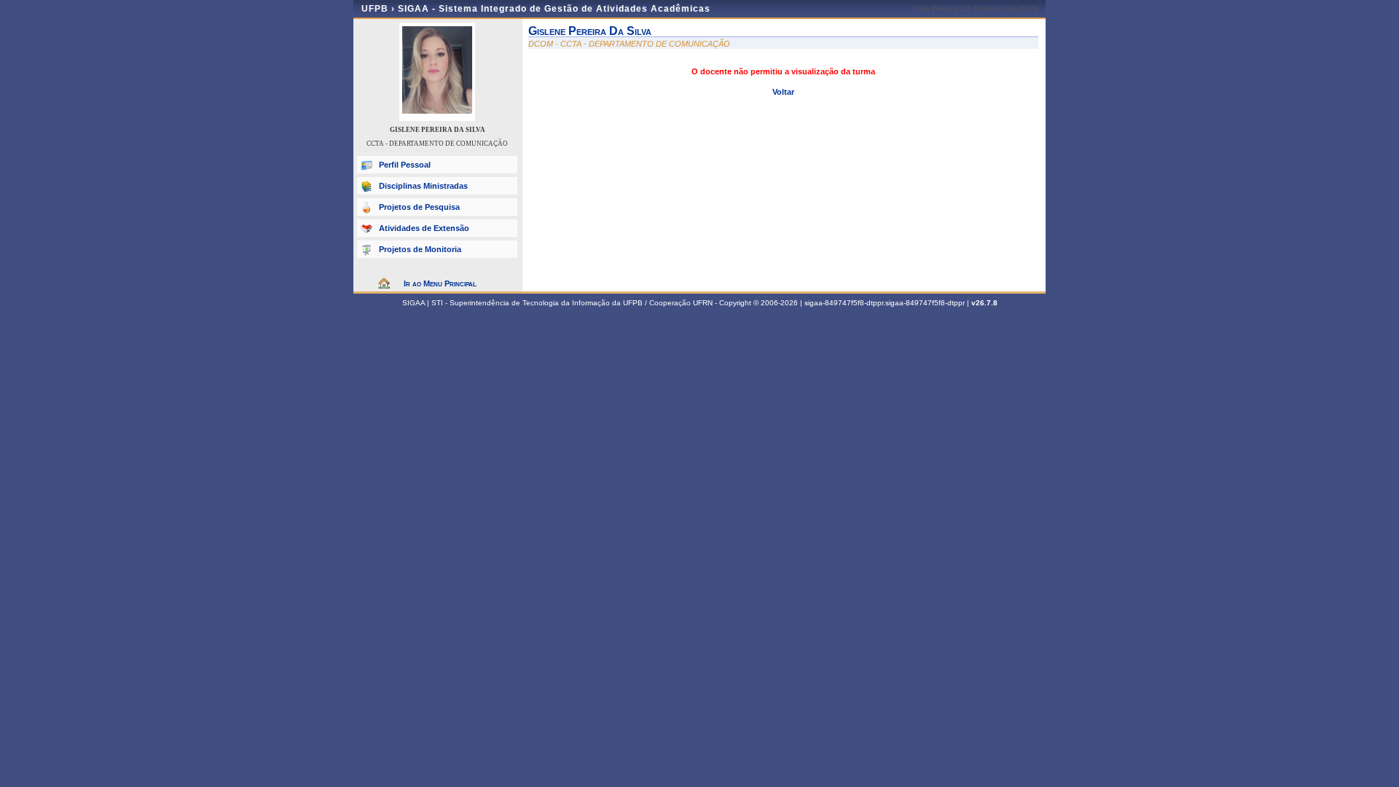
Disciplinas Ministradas (423, 185)
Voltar (783, 91)
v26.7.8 (984, 303)
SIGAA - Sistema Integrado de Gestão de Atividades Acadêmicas (554, 9)
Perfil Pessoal (405, 164)
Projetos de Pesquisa (419, 207)
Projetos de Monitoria (420, 249)
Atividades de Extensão (424, 228)
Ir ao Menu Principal (440, 283)
